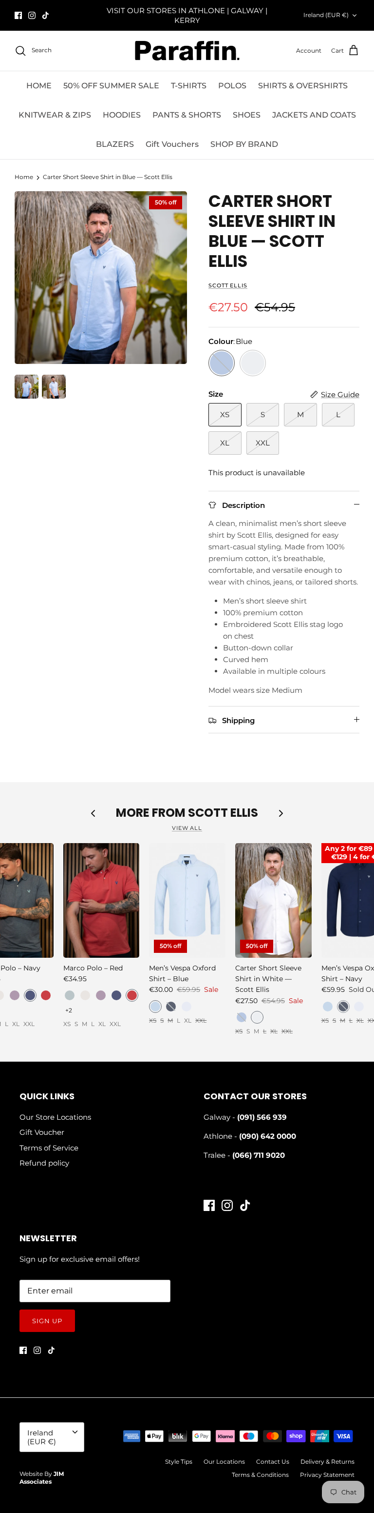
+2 (68, 1010)
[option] (101, 277)
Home (24, 177)
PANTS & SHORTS (186, 115)
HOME (39, 85)
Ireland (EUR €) (326, 15)
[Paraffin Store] (187, 50)
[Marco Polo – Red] (101, 900)
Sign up (47, 1321)
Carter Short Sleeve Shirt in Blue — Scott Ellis (107, 177)
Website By (41, 1478)
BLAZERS (115, 144)
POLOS (232, 85)
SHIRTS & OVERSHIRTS (303, 85)
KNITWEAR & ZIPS (55, 115)
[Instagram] (32, 15)
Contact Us (272, 1461)
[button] (14, 995)
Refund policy (44, 1163)
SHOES (247, 115)
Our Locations (224, 1461)
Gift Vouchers (172, 144)
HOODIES (122, 115)
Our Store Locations (55, 1117)
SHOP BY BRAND (244, 144)
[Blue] (221, 363)
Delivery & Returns (327, 1461)
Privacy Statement (327, 1474)
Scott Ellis (227, 285)
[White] (253, 363)
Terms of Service (48, 1147)
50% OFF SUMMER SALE (111, 85)
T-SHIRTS (188, 85)
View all (187, 828)
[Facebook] (18, 15)
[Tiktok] (45, 15)
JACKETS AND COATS (314, 115)
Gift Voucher (41, 1132)
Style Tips (178, 1461)
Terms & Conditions (260, 1474)
